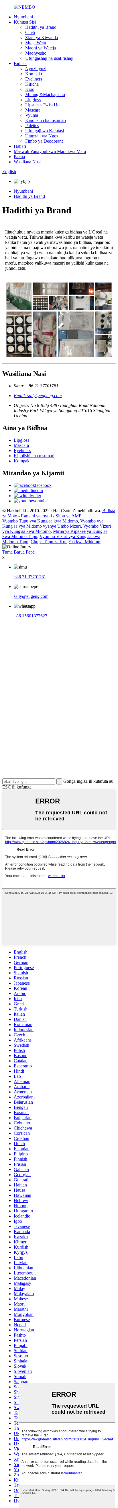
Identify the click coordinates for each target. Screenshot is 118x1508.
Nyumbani (23, 16)
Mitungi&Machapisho (45, 94)
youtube (40, 500)
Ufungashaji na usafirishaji (49, 58)
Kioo (29, 89)
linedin (37, 490)
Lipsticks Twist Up (42, 104)
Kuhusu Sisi (25, 22)
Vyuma (31, 115)
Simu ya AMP (68, 515)
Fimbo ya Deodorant (44, 141)
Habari (20, 146)
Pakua (19, 156)
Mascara (32, 110)
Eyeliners (33, 78)
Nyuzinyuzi (35, 68)
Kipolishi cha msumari (45, 120)
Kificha (32, 84)
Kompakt (33, 73)
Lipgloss (33, 99)
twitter (35, 495)
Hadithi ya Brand (40, 27)
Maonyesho (35, 53)
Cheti (30, 32)
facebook (43, 485)
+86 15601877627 (30, 615)
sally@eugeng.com (31, 596)
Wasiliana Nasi (27, 161)
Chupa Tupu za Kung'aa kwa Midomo (65, 541)
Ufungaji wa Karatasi (44, 130)
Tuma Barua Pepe (18, 552)
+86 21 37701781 (30, 576)
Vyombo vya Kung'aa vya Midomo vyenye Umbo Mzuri (52, 523)
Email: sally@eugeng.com (38, 395)
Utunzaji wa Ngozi (42, 135)
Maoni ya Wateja (40, 47)
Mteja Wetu (35, 42)
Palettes (32, 125)
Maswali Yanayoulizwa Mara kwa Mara (50, 151)
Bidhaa (20, 63)
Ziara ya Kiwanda (41, 37)
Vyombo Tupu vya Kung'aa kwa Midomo (40, 520)
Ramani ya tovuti (36, 515)
